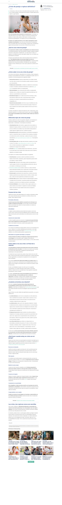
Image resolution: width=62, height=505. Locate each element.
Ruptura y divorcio (15, 4)
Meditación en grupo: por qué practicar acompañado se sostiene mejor (47, 458)
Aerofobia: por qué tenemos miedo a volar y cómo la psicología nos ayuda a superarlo (48, 443)
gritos (26, 379)
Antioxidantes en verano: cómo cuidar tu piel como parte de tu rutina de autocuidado (13, 458)
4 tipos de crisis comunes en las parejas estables (25, 400)
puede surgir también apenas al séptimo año (23, 137)
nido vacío (16, 148)
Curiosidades (45, 440)
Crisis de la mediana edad (15, 167)
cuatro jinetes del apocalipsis (31, 287)
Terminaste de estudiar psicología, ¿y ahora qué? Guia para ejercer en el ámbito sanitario (36, 458)
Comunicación (22, 440)
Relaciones (10, 4)
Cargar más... (31, 461)
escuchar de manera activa (30, 230)
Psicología (10, 440)
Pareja (32, 440)
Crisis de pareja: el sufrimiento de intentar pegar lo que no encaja (25, 68)
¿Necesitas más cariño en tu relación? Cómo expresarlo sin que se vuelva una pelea (36, 443)
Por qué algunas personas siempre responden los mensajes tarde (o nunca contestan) (25, 443)
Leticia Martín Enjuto (49, 6)
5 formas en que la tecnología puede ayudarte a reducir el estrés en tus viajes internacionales (24, 458)
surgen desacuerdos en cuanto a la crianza (26, 143)
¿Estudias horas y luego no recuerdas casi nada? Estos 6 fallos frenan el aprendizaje (13, 443)
